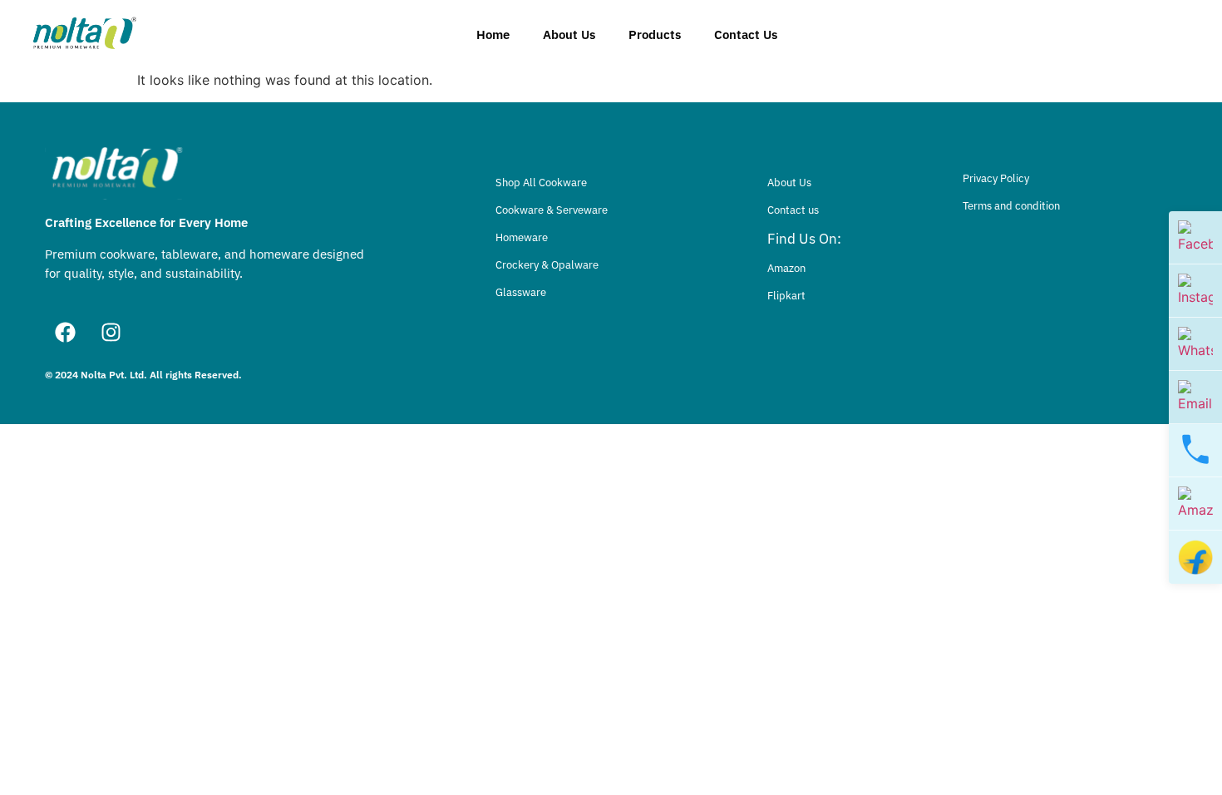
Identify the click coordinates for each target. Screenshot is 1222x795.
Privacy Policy (996, 178)
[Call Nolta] (1195, 450)
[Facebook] (65, 332)
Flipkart (786, 296)
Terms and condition (1011, 206)
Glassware (520, 292)
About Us (569, 34)
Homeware (521, 237)
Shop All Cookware (541, 182)
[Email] (1195, 397)
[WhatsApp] (1195, 344)
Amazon (786, 268)
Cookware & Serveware (551, 210)
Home (493, 34)
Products (654, 34)
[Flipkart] (1195, 557)
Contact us (793, 210)
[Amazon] (1195, 504)
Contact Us (745, 34)
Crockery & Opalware (547, 265)
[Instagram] (111, 332)
